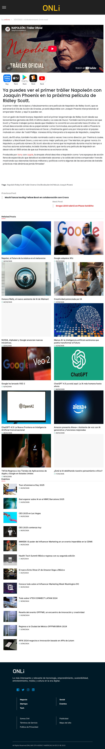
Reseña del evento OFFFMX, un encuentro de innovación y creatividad (51, 612)
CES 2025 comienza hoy (30, 527)
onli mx (7, 19)
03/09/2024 (24, 615)
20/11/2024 (24, 573)
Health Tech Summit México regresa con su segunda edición (47, 556)
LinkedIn (33, 690)
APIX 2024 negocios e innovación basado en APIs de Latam (46, 640)
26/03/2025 (7, 261)
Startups (24, 704)
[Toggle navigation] (4, 7)
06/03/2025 (60, 389)
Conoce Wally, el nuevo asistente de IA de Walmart (25, 299)
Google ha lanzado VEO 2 (13, 383)
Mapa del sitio (65, 723)
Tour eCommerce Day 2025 (31, 485)
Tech (4, 256)
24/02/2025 (24, 502)
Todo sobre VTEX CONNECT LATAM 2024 (38, 598)
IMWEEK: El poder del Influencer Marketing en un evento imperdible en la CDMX (55, 541)
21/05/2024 (24, 644)
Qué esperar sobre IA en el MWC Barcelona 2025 (42, 499)
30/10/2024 (24, 587)
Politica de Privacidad (29, 727)
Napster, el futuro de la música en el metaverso (23, 258)
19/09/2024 (24, 601)
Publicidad (64, 718)
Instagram (28, 690)
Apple (30, 154)
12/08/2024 (24, 629)
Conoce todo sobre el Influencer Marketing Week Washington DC (49, 584)
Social (62, 699)
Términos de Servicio (28, 723)
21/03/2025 (59, 302)
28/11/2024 (24, 559)
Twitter (23, 690)
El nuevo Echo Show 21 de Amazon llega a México (42, 570)
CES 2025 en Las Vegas (30, 513)
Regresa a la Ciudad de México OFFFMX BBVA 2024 (43, 626)
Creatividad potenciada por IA (68, 299)
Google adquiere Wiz (63, 258)
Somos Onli (24, 718)
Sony (20, 154)
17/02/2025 (59, 474)
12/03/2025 (59, 346)
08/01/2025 (24, 530)
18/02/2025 (7, 476)
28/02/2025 (7, 433)
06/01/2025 (24, 545)
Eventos (63, 704)
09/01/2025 (24, 516)
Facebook (18, 690)
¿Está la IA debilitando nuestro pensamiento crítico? (78, 471)
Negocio (23, 699)
